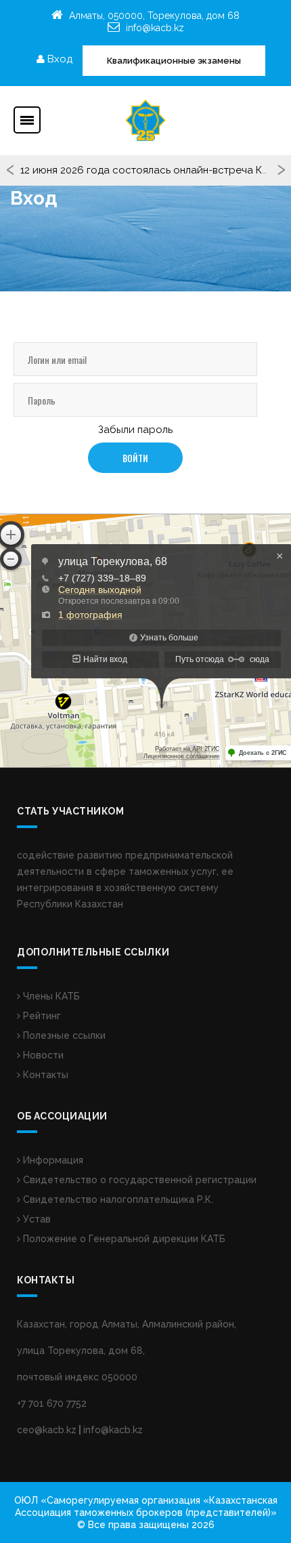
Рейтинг (40, 1015)
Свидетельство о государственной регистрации (138, 1179)
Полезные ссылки (63, 1035)
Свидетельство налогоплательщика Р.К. (116, 1199)
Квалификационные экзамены (174, 61)
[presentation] (10, 170)
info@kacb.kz (155, 27)
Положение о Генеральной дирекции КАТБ (122, 1238)
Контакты (44, 1074)
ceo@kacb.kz (46, 1429)
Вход (58, 59)
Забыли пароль (135, 430)
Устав (35, 1219)
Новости (42, 1055)
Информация (51, 1160)
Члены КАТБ (50, 996)
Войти (135, 458)
